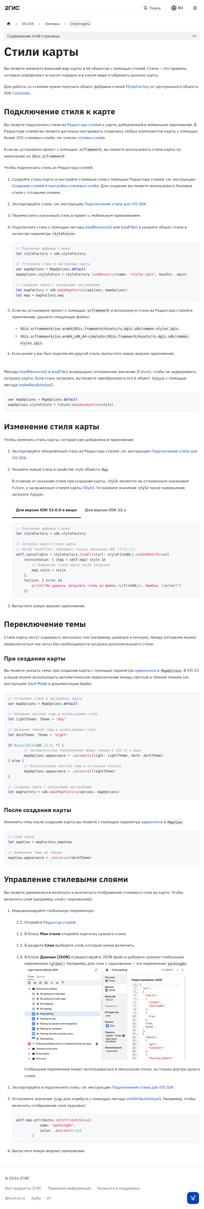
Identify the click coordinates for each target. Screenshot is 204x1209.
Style (88, 487)
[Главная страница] (8, 24)
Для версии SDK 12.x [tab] (105, 509)
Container (21, 92)
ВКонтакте (15, 1198)
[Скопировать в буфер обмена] (194, 248)
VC (49, 1198)
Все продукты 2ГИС (23, 1188)
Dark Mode (37, 683)
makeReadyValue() (36, 384)
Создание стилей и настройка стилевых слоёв (55, 185)
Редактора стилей (84, 124)
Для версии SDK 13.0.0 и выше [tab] (46, 509)
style (79, 469)
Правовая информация (69, 1188)
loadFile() (129, 227)
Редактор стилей (59, 922)
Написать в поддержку (118, 1188)
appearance (145, 670)
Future (144, 371)
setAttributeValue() (143, 1098)
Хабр (36, 1198)
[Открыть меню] (195, 8)
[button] (177, 8)
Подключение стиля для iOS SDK (115, 203)
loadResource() (98, 227)
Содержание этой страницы (33, 35)
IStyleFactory (138, 86)
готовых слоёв (91, 137)
